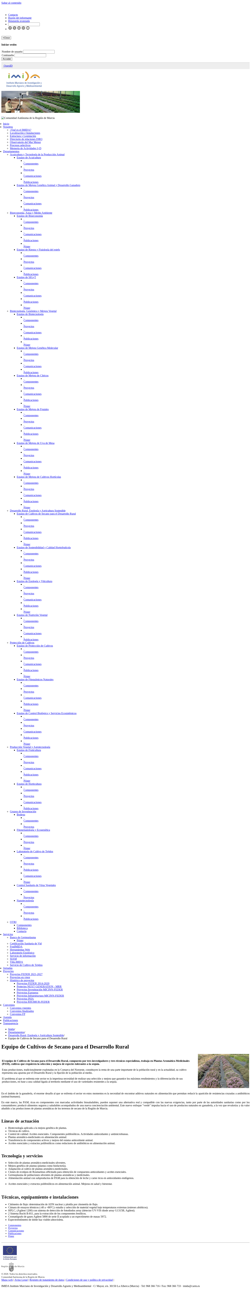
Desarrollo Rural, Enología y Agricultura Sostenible (38, 510)
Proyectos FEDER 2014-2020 (33, 983)
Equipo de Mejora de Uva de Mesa (35, 443)
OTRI (13, 922)
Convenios (9, 1004)
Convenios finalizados (22, 1011)
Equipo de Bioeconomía (30, 215)
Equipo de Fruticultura (29, 750)
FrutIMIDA (16, 946)
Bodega (21, 814)
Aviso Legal (21, 1279)
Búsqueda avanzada (19, 20)
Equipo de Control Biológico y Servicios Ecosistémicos (46, 713)
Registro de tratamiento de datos (47, 1279)
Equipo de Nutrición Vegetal (32, 615)
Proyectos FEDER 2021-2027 (26, 974)
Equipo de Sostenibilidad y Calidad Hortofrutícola (44, 547)
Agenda (7, 1017)
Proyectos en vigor (20, 977)
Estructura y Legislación (23, 136)
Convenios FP (17, 1014)
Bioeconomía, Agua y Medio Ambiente (31, 212)
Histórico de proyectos (22, 980)
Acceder (7, 59)
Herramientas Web (20, 949)
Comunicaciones (32, 175)
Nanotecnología (25, 900)
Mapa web (7, 1279)
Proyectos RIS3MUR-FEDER (33, 1001)
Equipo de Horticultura (29, 783)
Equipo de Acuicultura (29, 157)
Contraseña (8, 55)
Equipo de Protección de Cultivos (35, 645)
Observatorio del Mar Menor (25, 142)
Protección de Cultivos (22, 642)
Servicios (8, 934)
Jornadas (7, 968)
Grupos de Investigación (23, 811)
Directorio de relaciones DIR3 (26, 139)
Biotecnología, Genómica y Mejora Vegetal (33, 311)
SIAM (13, 958)
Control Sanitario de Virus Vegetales (36, 885)
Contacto (21, 931)
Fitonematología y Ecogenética (33, 829)
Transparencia (10, 1023)
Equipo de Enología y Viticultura (34, 581)
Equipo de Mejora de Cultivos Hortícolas (39, 476)
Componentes (31, 163)
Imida (11, 1029)
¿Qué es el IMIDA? (20, 129)
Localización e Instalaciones (25, 133)
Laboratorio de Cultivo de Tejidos (35, 851)
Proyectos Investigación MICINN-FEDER (40, 989)
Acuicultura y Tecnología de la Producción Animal (37, 154)
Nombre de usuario (12, 51)
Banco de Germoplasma (23, 937)
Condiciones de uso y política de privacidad (89, 1279)
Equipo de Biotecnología (30, 314)
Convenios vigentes (20, 1008)
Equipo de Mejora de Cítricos (32, 375)
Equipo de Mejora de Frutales (33, 409)
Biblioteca (22, 928)
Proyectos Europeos (27, 992)
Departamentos (11, 151)
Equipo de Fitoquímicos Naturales (35, 679)
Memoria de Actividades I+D (25, 148)
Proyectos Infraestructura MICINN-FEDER (40, 995)
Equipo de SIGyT (26, 277)
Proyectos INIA (25, 998)
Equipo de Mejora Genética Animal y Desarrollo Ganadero (48, 185)
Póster (27, 246)
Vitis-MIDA (16, 961)
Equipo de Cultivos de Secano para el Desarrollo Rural (46, 513)
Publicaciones (31, 182)
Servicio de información (23, 955)
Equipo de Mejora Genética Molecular (37, 347)
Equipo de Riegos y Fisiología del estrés (38, 249)
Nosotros (8, 126)
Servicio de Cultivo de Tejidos (26, 965)
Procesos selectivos (20, 145)
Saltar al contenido (11, 2)
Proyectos (29, 169)
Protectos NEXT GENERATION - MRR (39, 986)
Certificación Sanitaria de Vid (26, 943)
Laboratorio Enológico (22, 952)
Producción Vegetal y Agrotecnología (30, 747)
